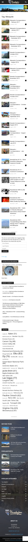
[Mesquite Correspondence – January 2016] (5, 70)
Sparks (5, 403)
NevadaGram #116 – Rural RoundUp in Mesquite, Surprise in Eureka (18, 161)
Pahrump (18, 393)
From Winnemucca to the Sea (17, 316)
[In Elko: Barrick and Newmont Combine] (5, 429)
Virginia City (10, 408)
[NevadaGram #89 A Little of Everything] (5, 191)
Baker (12, 333)
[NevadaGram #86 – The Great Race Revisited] (5, 464)
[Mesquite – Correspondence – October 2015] (5, 104)
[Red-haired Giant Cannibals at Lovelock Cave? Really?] (5, 456)
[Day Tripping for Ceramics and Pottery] (10, 275)
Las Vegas (9, 378)
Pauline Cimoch (11, 395)
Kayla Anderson (10, 373)
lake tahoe (7, 375)
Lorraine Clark (19, 383)
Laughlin (7, 380)
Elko (17, 353)
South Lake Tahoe (10, 400)
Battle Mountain (6, 336)
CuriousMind (5, 316)
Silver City (20, 398)
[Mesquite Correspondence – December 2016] (5, 38)
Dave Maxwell (7, 348)
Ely (6, 356)
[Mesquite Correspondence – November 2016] (5, 46)
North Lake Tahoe (7, 393)
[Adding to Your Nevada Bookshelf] (5, 437)
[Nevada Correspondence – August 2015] (5, 125)
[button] (2, 2)
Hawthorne (6, 368)
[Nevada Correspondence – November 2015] (5, 78)
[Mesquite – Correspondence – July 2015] (5, 151)
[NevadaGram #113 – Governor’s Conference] (5, 171)
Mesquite (13, 385)
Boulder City (17, 336)
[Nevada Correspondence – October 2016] (5, 55)
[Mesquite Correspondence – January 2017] (5, 30)
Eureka (14, 357)
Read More (4, 278)
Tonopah (15, 403)
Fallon (21, 356)
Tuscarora (5, 405)
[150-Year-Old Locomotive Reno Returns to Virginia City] (5, 444)
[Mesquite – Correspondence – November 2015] (5, 86)
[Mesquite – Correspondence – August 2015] (5, 133)
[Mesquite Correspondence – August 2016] (5, 62)
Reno (12, 398)
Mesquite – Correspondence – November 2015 (15, 86)
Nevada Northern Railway (12, 390)
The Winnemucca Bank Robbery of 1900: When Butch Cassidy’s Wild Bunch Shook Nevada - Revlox (13, 305)
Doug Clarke (7, 354)
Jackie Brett (9, 371)
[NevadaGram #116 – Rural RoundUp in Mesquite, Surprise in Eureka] (5, 161)
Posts (4, 256)
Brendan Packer (8, 339)
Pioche (4, 398)
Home (3, 14)
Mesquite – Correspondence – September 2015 (15, 114)
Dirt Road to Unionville (17, 296)
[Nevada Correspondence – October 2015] (5, 96)
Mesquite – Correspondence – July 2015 (17, 151)
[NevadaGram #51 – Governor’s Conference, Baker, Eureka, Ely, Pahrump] (5, 199)
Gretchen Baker (10, 366)
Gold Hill (5, 359)
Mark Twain (5, 385)
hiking (20, 368)
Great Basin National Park (13, 362)
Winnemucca (9, 410)
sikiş (3, 311)
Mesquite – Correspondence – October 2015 (18, 104)
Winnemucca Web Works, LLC (16, 540)
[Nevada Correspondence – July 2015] (5, 143)
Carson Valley (8, 344)
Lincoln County (8, 383)
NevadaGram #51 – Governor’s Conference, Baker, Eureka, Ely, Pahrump (18, 199)
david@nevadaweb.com (17, 534)
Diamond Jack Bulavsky (12, 351)
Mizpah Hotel (6, 388)
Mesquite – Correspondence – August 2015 (18, 133)
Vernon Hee (13, 405)
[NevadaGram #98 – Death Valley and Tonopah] (5, 471)
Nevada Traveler (6, 296)
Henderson (14, 368)
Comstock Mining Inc (8, 346)
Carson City (8, 341)
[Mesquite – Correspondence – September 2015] (5, 114)
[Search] (26, 2)
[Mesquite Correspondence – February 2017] (5, 22)
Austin (4, 334)
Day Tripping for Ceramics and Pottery (12, 265)
